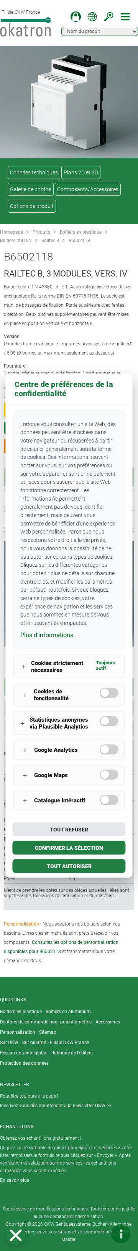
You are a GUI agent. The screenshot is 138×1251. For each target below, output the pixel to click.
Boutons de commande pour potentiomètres (46, 1022)
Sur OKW (9, 1042)
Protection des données (24, 1063)
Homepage (11, 232)
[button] (15, 1235)
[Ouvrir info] (120, 1233)
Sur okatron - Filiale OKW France (55, 1042)
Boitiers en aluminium (68, 1011)
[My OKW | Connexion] (76, 16)
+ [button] (23, 666)
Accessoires (107, 1022)
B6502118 (79, 240)
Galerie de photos (30, 189)
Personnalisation (17, 1032)
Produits (41, 232)
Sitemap (47, 1032)
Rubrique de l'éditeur (72, 1053)
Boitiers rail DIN (16, 240)
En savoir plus (14, 1180)
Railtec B (50, 240)
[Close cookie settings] (15, 1235)
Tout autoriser (69, 866)
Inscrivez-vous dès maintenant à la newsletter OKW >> (55, 1105)
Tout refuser (69, 829)
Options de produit (32, 206)
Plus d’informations (46, 634)
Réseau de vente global (24, 1053)
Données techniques (34, 172)
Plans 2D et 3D (81, 172)
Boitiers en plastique (81, 232)
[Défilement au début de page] (97, 1233)
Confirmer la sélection (69, 848)
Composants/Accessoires (87, 189)
